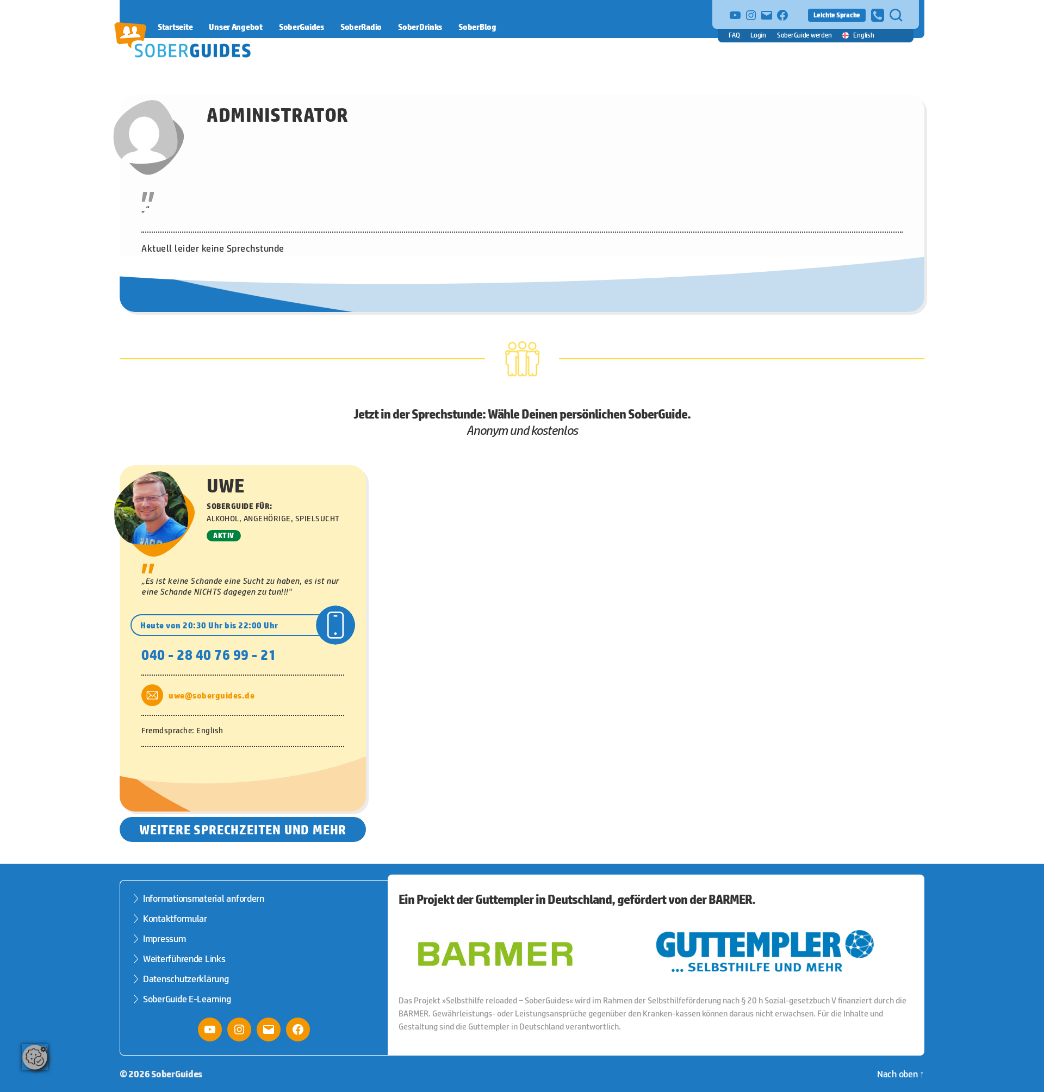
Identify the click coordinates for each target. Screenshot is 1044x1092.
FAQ (734, 35)
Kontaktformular (175, 918)
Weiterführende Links (184, 958)
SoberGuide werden (804, 35)
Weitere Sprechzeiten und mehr (242, 829)
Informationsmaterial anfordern (203, 898)
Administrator (278, 114)
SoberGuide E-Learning (187, 999)
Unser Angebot (236, 27)
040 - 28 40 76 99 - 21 (208, 655)
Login (758, 35)
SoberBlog (477, 27)
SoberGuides (301, 27)
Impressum (164, 938)
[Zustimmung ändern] (35, 1057)
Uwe (226, 485)
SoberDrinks (420, 27)
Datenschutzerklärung (186, 978)
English (863, 35)
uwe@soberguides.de (211, 695)
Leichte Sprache (836, 15)
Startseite (175, 27)
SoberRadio (361, 27)
